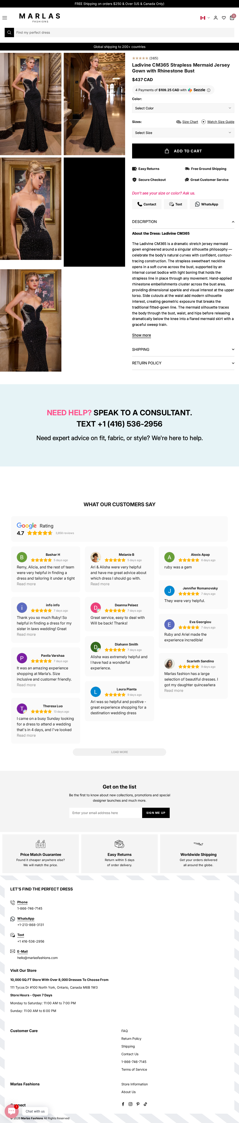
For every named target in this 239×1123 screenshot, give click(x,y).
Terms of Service (134, 1069)
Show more (141, 335)
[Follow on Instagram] (130, 1104)
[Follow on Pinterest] (138, 1104)
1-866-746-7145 (133, 1062)
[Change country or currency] (205, 18)
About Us (128, 1092)
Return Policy (131, 1038)
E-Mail (22, 951)
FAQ (124, 1031)
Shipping (128, 1046)
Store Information (134, 1084)
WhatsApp (25, 918)
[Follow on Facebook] (123, 1104)
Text (20, 935)
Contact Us (129, 1054)
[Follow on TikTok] (145, 1104)
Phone (22, 902)
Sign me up (155, 812)
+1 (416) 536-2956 (130, 423)
